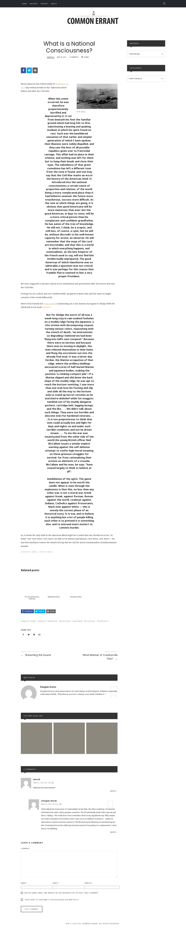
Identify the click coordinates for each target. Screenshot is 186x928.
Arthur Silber (49, 304)
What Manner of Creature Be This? (93, 656)
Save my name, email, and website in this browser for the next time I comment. (61, 893)
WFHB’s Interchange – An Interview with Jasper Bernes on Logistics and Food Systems (69, 733)
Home (24, 4)
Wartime (46, 307)
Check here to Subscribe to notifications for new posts (51, 900)
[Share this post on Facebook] (23, 634)
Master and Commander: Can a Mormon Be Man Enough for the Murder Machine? (102, 733)
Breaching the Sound (45, 654)
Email (56, 883)
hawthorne (52, 621)
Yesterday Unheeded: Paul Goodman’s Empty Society (36, 733)
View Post (36, 751)
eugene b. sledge (29, 621)
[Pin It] (34, 634)
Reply (113, 791)
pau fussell (77, 621)
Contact (44, 4)
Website (88, 883)
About (54, 4)
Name (24, 883)
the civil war (90, 621)
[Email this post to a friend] (39, 634)
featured (42, 621)
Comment (25, 848)
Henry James (65, 621)
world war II (103, 621)
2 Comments (74, 57)
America (50, 57)
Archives (34, 4)
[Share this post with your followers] (28, 634)
